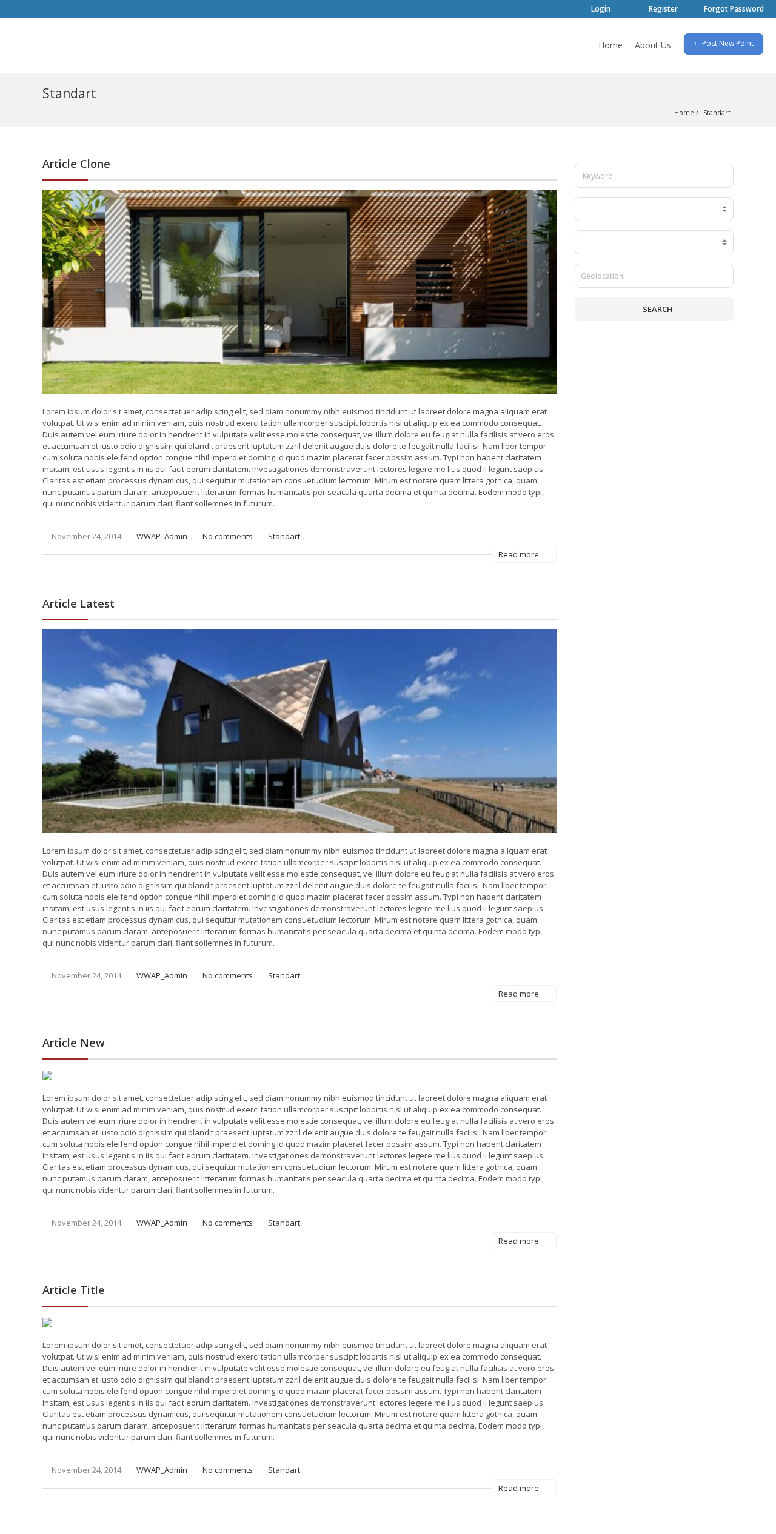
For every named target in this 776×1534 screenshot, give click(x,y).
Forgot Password (733, 9)
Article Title (73, 1290)
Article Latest (78, 603)
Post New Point (727, 43)
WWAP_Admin (161, 536)
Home (610, 45)
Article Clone (76, 163)
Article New (73, 1042)
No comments (227, 536)
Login (599, 9)
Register (662, 9)
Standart (284, 536)
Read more (519, 554)
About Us (653, 45)
